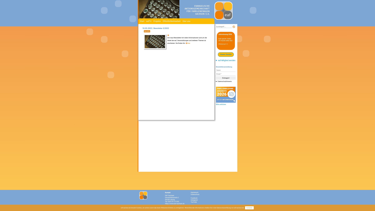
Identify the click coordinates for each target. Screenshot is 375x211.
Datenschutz (195, 194)
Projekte (157, 21)
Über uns (186, 21)
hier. (189, 43)
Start (142, 21)
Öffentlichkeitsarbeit (172, 21)
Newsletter (147, 31)
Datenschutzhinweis (225, 81)
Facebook (194, 198)
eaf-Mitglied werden (226, 60)
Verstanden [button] (249, 208)
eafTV (148, 21)
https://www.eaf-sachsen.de (174, 204)
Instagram (194, 200)
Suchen (234, 27)
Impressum (194, 192)
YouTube (194, 202)
